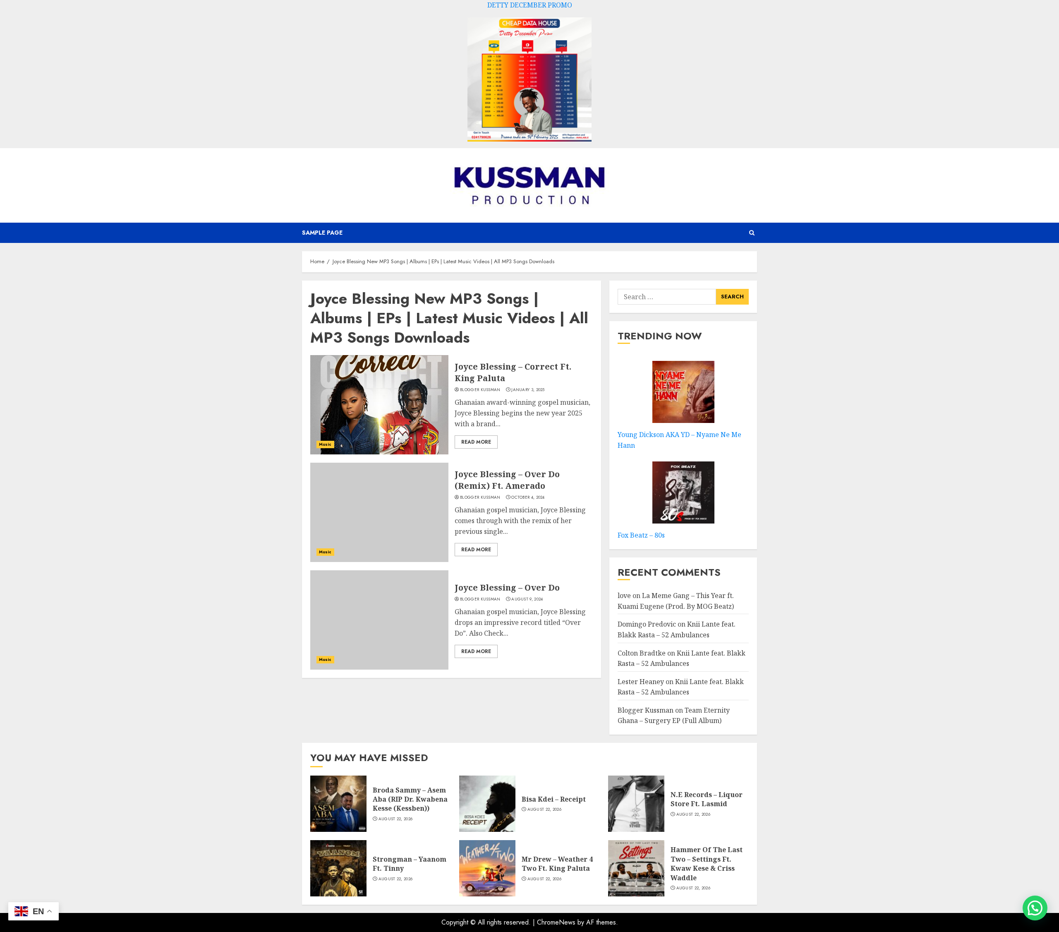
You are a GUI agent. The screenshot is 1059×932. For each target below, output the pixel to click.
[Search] (752, 233)
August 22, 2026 (396, 819)
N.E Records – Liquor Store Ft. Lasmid (707, 799)
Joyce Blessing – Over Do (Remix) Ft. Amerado (507, 479)
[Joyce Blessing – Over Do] (379, 620)
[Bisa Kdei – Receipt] (487, 804)
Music (325, 444)
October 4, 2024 (528, 497)
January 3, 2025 (528, 390)
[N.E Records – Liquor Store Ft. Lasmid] (636, 804)
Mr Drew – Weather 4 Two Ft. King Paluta (557, 864)
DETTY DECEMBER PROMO (529, 5)
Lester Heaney (641, 681)
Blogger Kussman (480, 390)
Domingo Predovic (647, 624)
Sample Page (322, 232)
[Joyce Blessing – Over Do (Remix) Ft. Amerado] (379, 512)
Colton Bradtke (642, 653)
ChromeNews (556, 922)
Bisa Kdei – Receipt (554, 799)
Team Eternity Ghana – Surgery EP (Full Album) (674, 715)
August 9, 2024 (527, 599)
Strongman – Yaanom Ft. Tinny (409, 864)
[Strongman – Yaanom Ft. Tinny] (338, 868)
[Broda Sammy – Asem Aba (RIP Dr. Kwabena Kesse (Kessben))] (338, 804)
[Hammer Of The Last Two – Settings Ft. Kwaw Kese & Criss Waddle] (636, 868)
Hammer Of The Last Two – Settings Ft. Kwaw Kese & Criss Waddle (707, 863)
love (624, 595)
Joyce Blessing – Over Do (507, 587)
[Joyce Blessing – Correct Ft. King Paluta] (379, 404)
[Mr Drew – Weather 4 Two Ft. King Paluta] (487, 868)
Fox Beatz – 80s (641, 535)
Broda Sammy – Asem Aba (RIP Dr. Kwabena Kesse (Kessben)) (410, 799)
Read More (476, 442)
